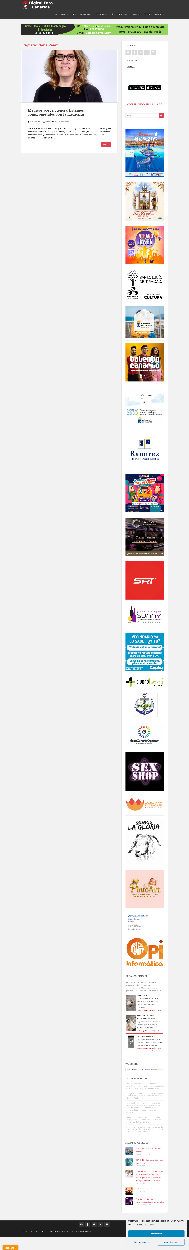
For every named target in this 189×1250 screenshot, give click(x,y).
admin (47, 121)
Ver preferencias (171, 1242)
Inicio (74, 14)
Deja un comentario (61, 121)
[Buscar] (161, 115)
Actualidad (85, 14)
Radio (63, 14)
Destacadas (101, 14)
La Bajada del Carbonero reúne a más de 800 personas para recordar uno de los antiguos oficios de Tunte (144, 1095)
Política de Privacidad (58, 1231)
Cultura (136, 14)
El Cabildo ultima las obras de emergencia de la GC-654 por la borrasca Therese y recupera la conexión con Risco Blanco (144, 1129)
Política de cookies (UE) (81, 1231)
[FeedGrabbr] (144, 1050)
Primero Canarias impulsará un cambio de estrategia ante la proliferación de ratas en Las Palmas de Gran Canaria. (143, 1119)
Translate (160, 1069)
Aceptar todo (156, 1234)
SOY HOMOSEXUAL (144, 1188)
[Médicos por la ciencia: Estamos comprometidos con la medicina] (69, 76)
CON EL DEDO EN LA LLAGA (144, 104)
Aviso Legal (40, 1231)
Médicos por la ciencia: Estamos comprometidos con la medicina (56, 112)
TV (56, 14)
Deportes (147, 14)
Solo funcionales (141, 1242)
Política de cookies (145, 1224)
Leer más (106, 144)
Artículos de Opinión (118, 14)
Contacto (159, 14)
